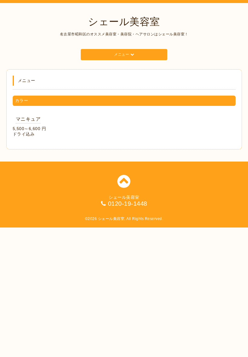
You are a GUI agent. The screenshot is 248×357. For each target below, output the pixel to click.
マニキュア (28, 119)
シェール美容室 (124, 21)
